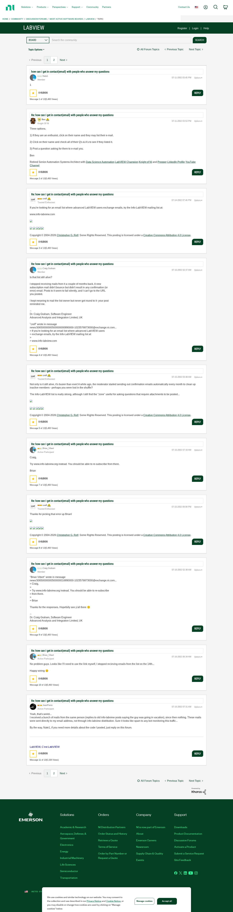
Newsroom (142, 846)
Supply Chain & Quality (149, 853)
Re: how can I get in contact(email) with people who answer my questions (72, 115)
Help (206, 28)
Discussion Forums (36, 18)
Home (5, 18)
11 (40, 760)
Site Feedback (182, 860)
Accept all (167, 901)
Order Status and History (112, 833)
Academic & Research (73, 827)
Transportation (69, 877)
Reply (197, 92)
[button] (33, 93)
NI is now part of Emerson (150, 827)
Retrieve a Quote (108, 840)
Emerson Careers (146, 840)
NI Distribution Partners (111, 827)
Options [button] (197, 78)
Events (140, 860)
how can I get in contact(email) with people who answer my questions (70, 71)
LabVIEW (90, 18)
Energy (64, 851)
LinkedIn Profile (176, 162)
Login (195, 28)
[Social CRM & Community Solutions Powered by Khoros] (199, 791)
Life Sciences (68, 864)
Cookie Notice (113, 900)
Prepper (162, 162)
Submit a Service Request (189, 853)
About (139, 833)
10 (40, 685)
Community (17, 18)
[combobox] (120, 40)
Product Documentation (188, 833)
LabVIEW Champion (126, 162)
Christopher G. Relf (67, 235)
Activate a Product (185, 846)
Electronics (66, 844)
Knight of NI (145, 162)
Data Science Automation (100, 162)
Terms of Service (107, 846)
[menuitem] (27, 8)
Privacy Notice (94, 900)
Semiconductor (69, 871)
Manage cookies (144, 901)
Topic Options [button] (35, 49)
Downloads (180, 827)
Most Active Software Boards (66, 18)
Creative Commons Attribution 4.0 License (167, 235)
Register (182, 28)
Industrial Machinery (72, 858)
